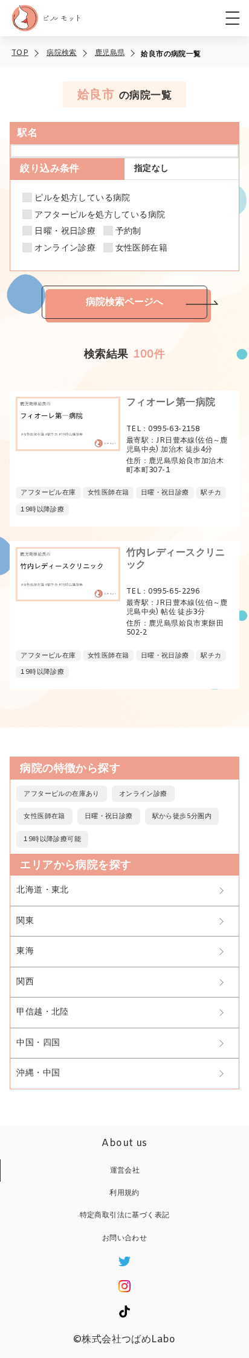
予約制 (128, 231)
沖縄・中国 (38, 1073)
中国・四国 (38, 1043)
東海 (25, 951)
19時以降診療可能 (52, 839)
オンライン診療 (64, 248)
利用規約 (124, 1193)
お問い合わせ (124, 1238)
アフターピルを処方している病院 (99, 215)
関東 (25, 921)
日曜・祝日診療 (64, 231)
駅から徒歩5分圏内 (182, 816)
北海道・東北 (42, 890)
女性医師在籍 (141, 248)
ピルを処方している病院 (82, 198)
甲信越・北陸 (42, 1012)
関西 (25, 982)
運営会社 (125, 1171)
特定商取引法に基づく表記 (125, 1215)
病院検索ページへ (124, 301)
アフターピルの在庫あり (61, 794)
